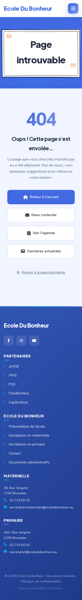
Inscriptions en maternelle (29, 435)
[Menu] (73, 8)
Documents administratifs (29, 462)
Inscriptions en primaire (27, 444)
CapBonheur (18, 402)
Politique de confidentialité (41, 581)
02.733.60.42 (20, 500)
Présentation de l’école (27, 426)
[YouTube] (34, 341)
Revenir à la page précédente (43, 272)
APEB (14, 366)
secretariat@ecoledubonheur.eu (33, 552)
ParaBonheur (19, 393)
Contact (15, 453)
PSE (12, 384)
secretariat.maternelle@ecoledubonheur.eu (42, 507)
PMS (13, 375)
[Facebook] (9, 341)
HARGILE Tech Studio (49, 588)
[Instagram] (21, 341)
